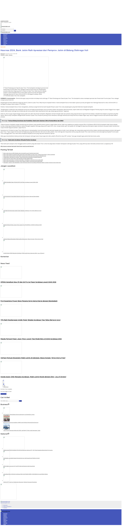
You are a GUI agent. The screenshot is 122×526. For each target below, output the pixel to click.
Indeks (6, 55)
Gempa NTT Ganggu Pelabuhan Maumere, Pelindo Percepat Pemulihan (20, 482)
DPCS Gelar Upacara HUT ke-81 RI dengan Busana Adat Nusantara (19, 466)
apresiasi (9, 146)
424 (4, 385)
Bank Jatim (3, 46)
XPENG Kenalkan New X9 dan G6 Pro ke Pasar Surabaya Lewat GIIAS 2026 (20, 182)
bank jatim (14, 146)
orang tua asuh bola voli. (28, 146)
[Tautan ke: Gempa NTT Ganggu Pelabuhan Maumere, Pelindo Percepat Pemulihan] (6, 480)
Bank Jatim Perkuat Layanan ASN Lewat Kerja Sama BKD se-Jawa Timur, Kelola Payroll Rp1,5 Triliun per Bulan (29, 154)
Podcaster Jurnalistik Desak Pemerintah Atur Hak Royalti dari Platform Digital (21, 458)
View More (3, 393)
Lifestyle (10, 55)
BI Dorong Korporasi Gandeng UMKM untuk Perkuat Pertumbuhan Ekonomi (20, 422)
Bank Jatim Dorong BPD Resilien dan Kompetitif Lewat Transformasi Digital (21, 153)
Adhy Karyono (4, 146)
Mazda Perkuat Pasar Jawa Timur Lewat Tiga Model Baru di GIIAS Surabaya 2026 (22, 224)
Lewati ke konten (4, 21)
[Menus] (1, 23)
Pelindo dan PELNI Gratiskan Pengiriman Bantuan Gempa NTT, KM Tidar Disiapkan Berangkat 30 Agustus (28, 450)
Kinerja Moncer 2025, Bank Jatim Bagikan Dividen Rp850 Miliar (18, 158)
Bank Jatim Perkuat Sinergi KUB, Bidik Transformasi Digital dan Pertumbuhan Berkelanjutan (24, 155)
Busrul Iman (19, 146)
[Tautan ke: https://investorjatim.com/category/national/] (8, 434)
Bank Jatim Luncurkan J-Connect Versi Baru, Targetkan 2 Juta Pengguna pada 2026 (23, 159)
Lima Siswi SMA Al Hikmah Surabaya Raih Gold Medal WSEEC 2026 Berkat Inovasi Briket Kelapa (25, 474)
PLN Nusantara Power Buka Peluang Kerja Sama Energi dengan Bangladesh (21, 196)
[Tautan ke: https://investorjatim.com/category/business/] (8, 404)
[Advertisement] (61, 10)
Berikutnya (5, 386)
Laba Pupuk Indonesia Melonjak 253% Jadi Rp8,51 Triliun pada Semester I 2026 (21, 430)
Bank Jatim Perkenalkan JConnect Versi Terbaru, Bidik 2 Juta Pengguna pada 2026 (22, 161)
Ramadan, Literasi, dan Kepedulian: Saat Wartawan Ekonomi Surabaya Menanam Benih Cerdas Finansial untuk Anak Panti (32, 162)
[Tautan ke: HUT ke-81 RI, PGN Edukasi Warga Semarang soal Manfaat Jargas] (6, 413)
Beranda (5, 505)
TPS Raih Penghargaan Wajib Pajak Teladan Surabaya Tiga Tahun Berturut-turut (22, 210)
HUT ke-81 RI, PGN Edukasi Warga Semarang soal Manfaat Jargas (18, 414)
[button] (15, 30)
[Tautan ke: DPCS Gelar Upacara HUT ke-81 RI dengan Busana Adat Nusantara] (6, 464)
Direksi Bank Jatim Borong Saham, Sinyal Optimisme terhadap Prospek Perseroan (22, 157)
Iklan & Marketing (7, 506)
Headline (3, 55)
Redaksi (5, 507)
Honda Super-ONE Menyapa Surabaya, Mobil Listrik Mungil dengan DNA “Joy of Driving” (23, 253)
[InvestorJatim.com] (5, 26)
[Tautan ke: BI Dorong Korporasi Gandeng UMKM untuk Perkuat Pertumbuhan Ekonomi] (6, 421)
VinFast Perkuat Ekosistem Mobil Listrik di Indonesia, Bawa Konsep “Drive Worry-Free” (23, 239)
